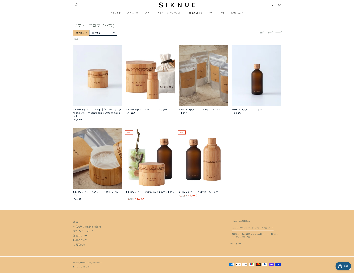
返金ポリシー (80, 235)
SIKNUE (83, 263)
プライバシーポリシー (84, 231)
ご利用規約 (79, 244)
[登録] (273, 228)
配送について (80, 240)
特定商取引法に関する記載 (87, 226)
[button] (76, 5)
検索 (75, 222)
